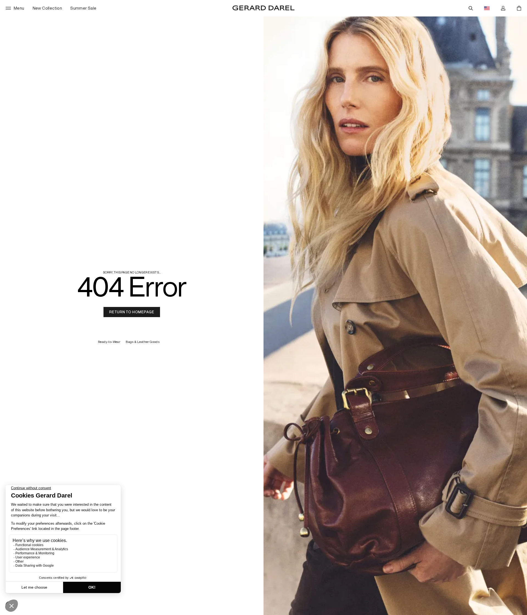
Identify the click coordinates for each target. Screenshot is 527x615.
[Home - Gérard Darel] (263, 8)
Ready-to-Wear (109, 342)
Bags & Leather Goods (143, 342)
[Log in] (503, 8)
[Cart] (519, 8)
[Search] (470, 8)
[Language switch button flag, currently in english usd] (487, 8)
